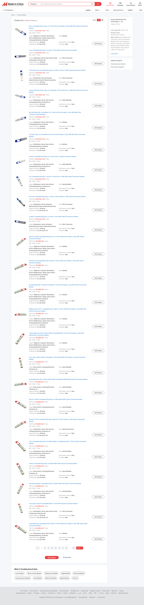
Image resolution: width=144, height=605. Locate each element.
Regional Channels (95, 591)
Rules (140, 10)
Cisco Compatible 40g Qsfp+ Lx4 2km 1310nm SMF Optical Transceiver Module (53, 50)
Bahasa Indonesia (123, 593)
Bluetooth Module (50, 578)
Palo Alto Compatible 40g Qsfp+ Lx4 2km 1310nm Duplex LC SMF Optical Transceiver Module (57, 196)
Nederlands (73, 593)
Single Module (65, 573)
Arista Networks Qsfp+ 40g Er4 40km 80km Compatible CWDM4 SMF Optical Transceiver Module (58, 379)
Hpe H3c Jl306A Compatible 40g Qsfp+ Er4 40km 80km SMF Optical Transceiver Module (55, 399)
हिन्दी (95, 593)
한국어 (85, 593)
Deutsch (65, 593)
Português (36, 593)
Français (43, 593)
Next (79, 548)
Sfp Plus (75, 578)
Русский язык (51, 593)
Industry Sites (84, 591)
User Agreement (83, 597)
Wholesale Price (75, 591)
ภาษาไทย (100, 593)
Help (107, 10)
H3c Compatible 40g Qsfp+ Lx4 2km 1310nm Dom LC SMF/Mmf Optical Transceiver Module (56, 176)
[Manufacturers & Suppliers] (12, 4)
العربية (79, 593)
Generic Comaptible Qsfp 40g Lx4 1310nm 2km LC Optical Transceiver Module (52, 156)
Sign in (140, 5)
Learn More (115, 54)
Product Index (106, 591)
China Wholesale (64, 591)
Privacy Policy (101, 597)
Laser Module (19, 573)
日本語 (90, 593)
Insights (121, 591)
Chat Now (68, 557)
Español (29, 593)
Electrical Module (79, 573)
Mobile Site (114, 591)
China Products (34, 591)
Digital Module (64, 578)
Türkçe (107, 593)
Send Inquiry (98, 43)
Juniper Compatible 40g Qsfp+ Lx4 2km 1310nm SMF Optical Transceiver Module (53, 216)
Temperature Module (51, 573)
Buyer (97, 10)
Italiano (59, 593)
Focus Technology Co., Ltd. (59, 597)
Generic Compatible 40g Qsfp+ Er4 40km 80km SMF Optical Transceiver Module (53, 463)
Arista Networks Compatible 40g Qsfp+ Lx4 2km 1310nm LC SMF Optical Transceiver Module (57, 70)
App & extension (118, 10)
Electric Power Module (34, 573)
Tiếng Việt (113, 593)
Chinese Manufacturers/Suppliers (49, 591)
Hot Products (24, 591)
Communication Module (22, 578)
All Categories (9, 10)
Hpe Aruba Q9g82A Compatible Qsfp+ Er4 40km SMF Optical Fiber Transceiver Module (55, 483)
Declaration (92, 597)
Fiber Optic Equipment (117, 67)
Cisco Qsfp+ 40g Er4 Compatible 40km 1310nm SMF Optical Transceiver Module (53, 503)
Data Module (38, 578)
